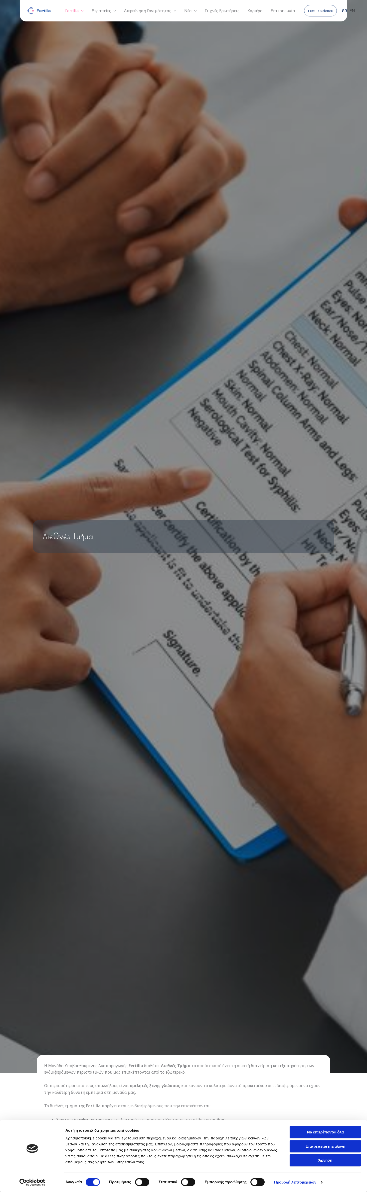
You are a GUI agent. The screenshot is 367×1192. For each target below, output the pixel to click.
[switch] (142, 1182)
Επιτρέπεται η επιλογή (325, 1146)
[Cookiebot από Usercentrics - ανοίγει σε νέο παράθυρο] (32, 1182)
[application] (81, 10)
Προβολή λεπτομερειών (295, 1182)
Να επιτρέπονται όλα (325, 1132)
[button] (320, 11)
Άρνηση (325, 1160)
